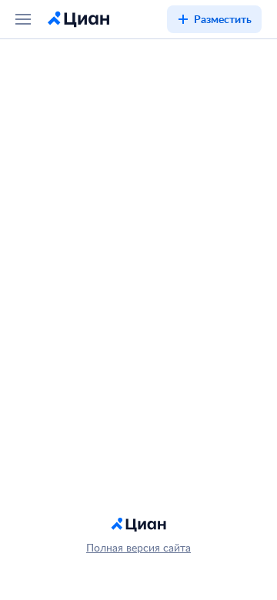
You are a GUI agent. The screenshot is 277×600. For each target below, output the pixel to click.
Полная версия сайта (138, 547)
